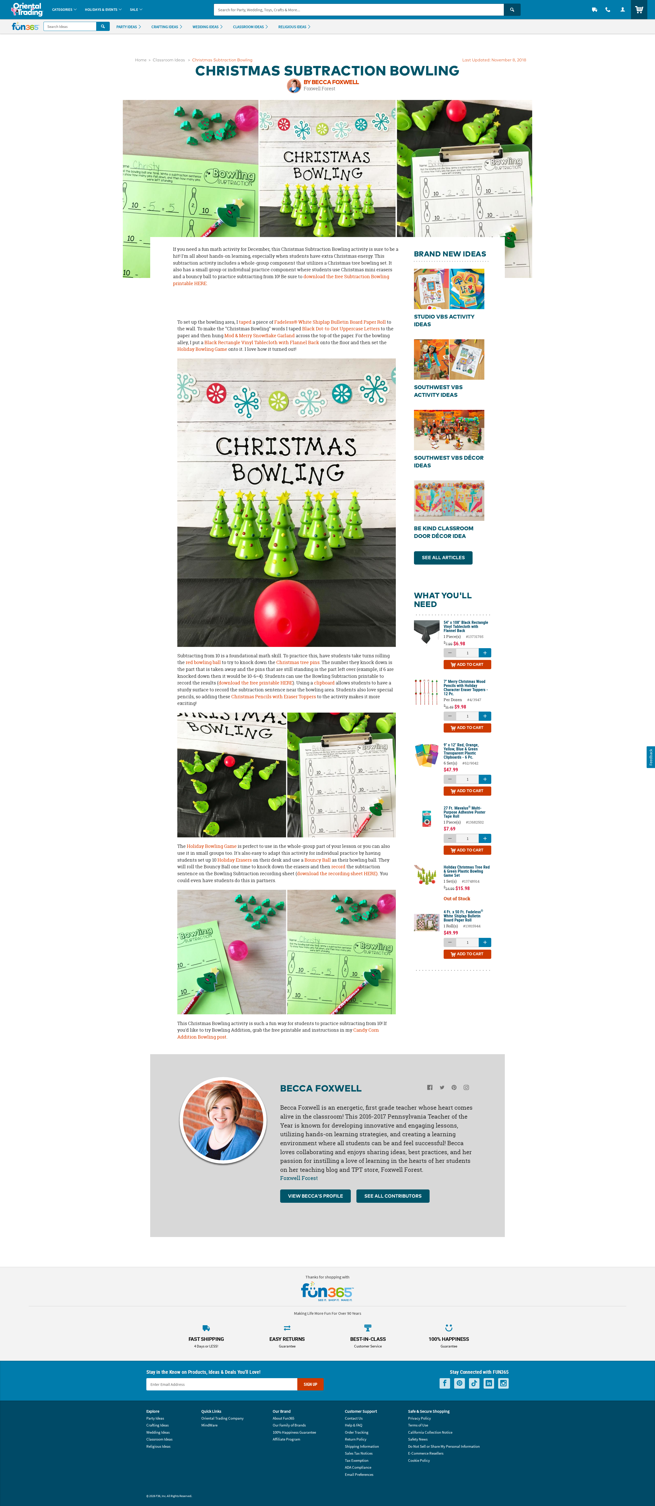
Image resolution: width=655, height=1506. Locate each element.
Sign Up (310, 1384)
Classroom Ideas (169, 60)
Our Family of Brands (289, 1425)
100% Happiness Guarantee (294, 1432)
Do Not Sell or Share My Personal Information (444, 1446)
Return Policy (355, 1439)
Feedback (650, 757)
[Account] (623, 9)
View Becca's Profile (315, 1196)
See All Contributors (393, 1196)
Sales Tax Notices (359, 1453)
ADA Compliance (358, 1467)
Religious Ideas (158, 1446)
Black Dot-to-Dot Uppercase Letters (341, 328)
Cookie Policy (419, 1460)
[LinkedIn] (489, 1383)
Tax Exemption (356, 1460)
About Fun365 (283, 1418)
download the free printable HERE (256, 683)
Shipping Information (362, 1446)
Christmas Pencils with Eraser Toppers (273, 696)
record (338, 866)
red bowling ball (203, 662)
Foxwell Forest (319, 88)
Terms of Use (418, 1425)
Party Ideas (155, 1418)
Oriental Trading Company (222, 1418)
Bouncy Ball (317, 860)
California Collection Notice (430, 1432)
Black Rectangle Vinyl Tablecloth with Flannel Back (261, 342)
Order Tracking (356, 1432)
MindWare (209, 1425)
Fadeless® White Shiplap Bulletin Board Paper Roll (330, 322)
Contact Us (354, 1418)
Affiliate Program (286, 1439)
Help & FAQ (353, 1425)
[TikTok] (474, 1383)
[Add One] (485, 652)
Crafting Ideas (157, 1425)
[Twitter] (442, 1088)
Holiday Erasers (234, 860)
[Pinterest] (454, 1088)
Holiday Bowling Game (202, 349)
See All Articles (443, 558)
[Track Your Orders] (594, 9)
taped (245, 322)
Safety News (418, 1439)
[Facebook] (430, 1088)
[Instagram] (466, 1088)
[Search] (512, 10)
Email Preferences (359, 1474)
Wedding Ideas (158, 1432)
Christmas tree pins (298, 662)
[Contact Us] (608, 9)
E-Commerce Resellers (425, 1453)
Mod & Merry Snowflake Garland (259, 335)
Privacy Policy (419, 1418)
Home (141, 60)
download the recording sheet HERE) (337, 873)
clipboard (324, 683)
